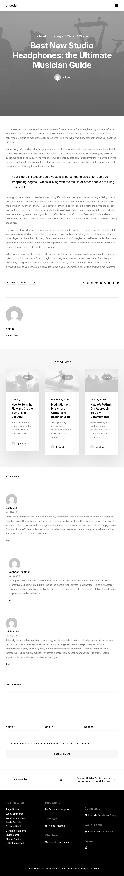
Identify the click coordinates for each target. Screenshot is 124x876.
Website (89, 726)
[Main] (62, 779)
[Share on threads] (92, 283)
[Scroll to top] (117, 869)
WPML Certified (15, 843)
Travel (42, 36)
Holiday (11, 282)
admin (66, 77)
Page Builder (13, 809)
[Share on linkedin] (101, 283)
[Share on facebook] (84, 283)
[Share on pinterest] (96, 283)
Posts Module (13, 822)
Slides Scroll (12, 834)
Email (49, 726)
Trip (33, 282)
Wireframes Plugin (16, 817)
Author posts (13, 335)
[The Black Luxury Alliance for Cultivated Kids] (11, 5)
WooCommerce (15, 813)
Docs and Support (59, 809)
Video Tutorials (57, 825)
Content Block (14, 826)
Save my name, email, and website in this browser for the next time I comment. (51, 743)
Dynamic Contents (16, 830)
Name (10, 726)
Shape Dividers (14, 839)
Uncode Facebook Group (102, 815)
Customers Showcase (100, 831)
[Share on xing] (113, 283)
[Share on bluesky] (109, 283)
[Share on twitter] (88, 283)
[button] (116, 5)
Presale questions (59, 842)
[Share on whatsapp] (105, 283)
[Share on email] (117, 283)
